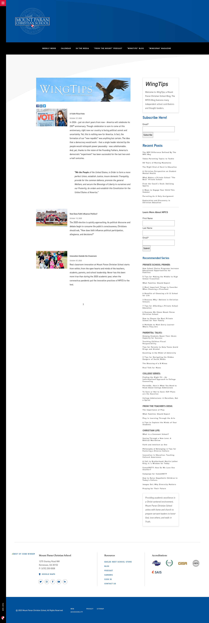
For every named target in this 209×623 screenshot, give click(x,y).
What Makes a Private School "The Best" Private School (159, 179)
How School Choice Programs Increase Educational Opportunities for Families (161, 271)
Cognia (195, 564)
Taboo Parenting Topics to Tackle (158, 159)
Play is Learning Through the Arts (159, 418)
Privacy (89, 609)
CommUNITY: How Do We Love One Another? (159, 469)
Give (4, 595)
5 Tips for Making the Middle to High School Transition (160, 278)
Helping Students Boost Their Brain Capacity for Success (159, 337)
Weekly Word (49, 48)
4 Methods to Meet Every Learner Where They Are (159, 326)
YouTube (58, 581)
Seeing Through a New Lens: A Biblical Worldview (157, 439)
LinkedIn (65, 581)
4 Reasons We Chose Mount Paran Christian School (159, 313)
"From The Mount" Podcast (109, 48)
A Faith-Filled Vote (77, 113)
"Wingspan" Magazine (160, 48)
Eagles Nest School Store (118, 562)
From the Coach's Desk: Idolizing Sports (158, 185)
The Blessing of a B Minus (155, 364)
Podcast (108, 570)
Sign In (108, 579)
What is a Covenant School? (156, 434)
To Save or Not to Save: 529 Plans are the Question (159, 393)
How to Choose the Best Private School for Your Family (158, 320)
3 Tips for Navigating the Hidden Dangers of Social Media (158, 358)
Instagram (46, 581)
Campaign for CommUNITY (155, 474)
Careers (108, 575)
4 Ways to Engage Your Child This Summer (159, 191)
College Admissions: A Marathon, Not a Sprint (160, 399)
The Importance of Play (154, 410)
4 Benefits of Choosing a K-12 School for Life (160, 295)
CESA (169, 563)
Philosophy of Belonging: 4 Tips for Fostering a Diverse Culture (159, 450)
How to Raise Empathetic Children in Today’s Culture (160, 479)
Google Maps (48, 574)
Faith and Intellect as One (155, 445)
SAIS (156, 571)
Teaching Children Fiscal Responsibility (154, 342)
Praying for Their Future (154, 489)
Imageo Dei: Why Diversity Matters (159, 485)
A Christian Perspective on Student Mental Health (159, 172)
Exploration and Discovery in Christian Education (156, 202)
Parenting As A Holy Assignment (158, 196)
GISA (183, 563)
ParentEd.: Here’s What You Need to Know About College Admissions (160, 387)
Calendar (66, 48)
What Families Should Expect (157, 283)
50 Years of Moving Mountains (157, 163)
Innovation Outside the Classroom (83, 256)
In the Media (82, 48)
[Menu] (3, 3)
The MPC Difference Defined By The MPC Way (159, 153)
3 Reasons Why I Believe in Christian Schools (160, 301)
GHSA (156, 563)
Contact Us (110, 584)
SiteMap (100, 609)
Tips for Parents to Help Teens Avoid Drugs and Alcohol (160, 348)
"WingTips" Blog (136, 48)
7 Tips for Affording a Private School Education (160, 307)
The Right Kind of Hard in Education (160, 167)
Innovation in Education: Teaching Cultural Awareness (158, 456)
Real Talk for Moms (152, 368)
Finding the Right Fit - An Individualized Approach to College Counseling (159, 379)
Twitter (40, 581)
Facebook (52, 581)
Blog (106, 566)
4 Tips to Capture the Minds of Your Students (160, 424)
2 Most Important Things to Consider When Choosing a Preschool (160, 288)
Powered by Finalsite (115, 610)
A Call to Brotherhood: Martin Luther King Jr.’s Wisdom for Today (160, 462)
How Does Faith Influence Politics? (83, 214)
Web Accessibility (77, 610)
